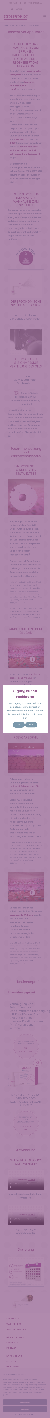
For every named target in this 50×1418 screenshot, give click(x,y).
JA (19, 724)
